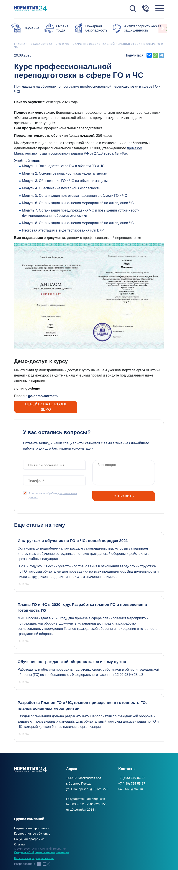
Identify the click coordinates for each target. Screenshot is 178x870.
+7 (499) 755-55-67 (131, 783)
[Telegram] (161, 55)
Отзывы (19, 844)
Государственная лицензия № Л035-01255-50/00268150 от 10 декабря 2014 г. (86, 804)
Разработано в (24, 863)
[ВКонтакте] (149, 55)
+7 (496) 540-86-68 (131, 778)
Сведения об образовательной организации (41, 852)
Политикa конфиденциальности (34, 858)
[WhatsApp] (155, 55)
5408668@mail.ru (130, 789)
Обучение (31, 28)
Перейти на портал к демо (45, 406)
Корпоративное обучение (32, 833)
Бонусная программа (29, 839)
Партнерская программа (31, 828)
